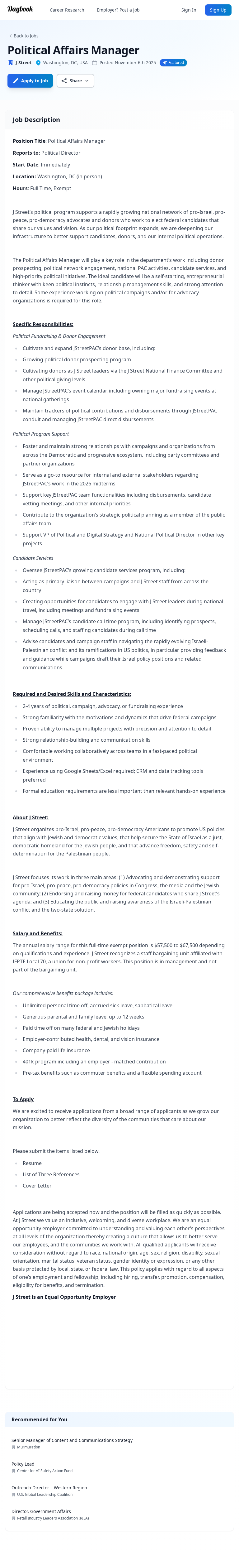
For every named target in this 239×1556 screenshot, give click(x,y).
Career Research (67, 10)
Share (76, 81)
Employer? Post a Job (118, 10)
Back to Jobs (26, 36)
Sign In (188, 10)
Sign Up (218, 10)
